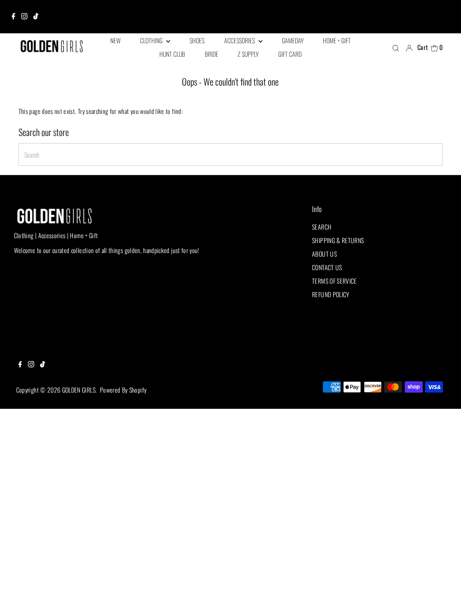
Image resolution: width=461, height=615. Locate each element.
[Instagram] (24, 16)
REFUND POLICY (331, 294)
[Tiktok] (36, 16)
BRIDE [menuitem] (211, 54)
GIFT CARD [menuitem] (290, 54)
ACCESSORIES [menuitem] (240, 40)
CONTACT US (327, 267)
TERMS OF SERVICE (334, 280)
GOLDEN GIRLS (78, 389)
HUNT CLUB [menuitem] (172, 54)
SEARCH (321, 226)
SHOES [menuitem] (197, 40)
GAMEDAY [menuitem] (292, 40)
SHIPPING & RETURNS (338, 240)
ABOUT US (324, 253)
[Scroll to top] (443, 597)
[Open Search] (396, 48)
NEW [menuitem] (115, 40)
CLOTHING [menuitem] (152, 40)
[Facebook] (13, 16)
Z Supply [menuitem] (248, 54)
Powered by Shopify (123, 389)
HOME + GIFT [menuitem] (337, 40)
